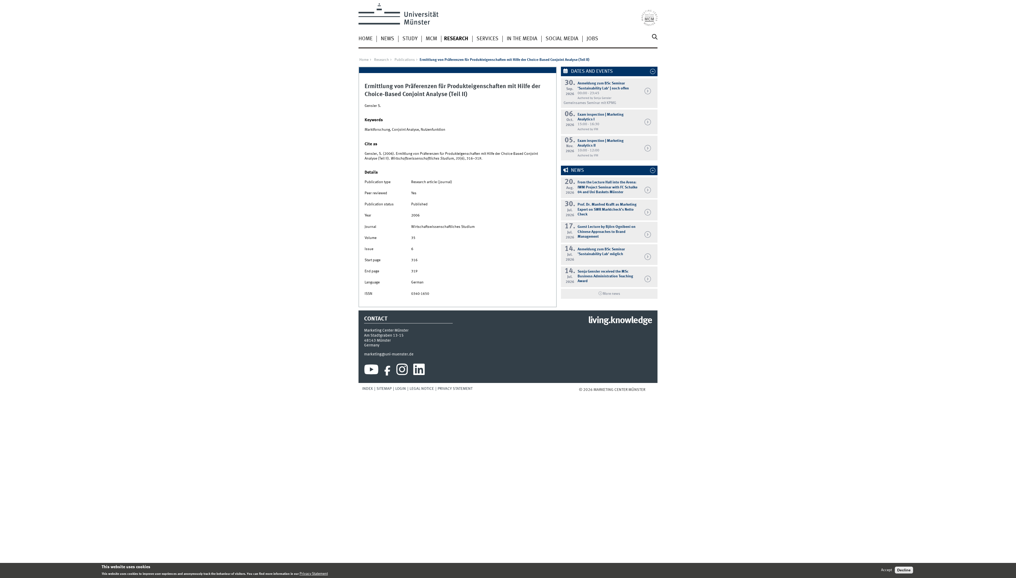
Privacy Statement (455, 389)
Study (410, 39)
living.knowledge (620, 321)
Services (487, 39)
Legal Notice (422, 389)
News (387, 39)
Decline (904, 570)
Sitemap (384, 389)
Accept (886, 570)
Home (366, 39)
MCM (431, 39)
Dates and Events (591, 71)
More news (611, 294)
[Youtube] (371, 370)
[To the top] (649, 390)
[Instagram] (402, 370)
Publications (404, 60)
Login (400, 389)
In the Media (522, 39)
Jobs (592, 39)
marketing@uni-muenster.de (389, 354)
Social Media (562, 39)
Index (367, 389)
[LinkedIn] (419, 370)
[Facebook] (387, 370)
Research (456, 39)
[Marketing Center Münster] (649, 14)
